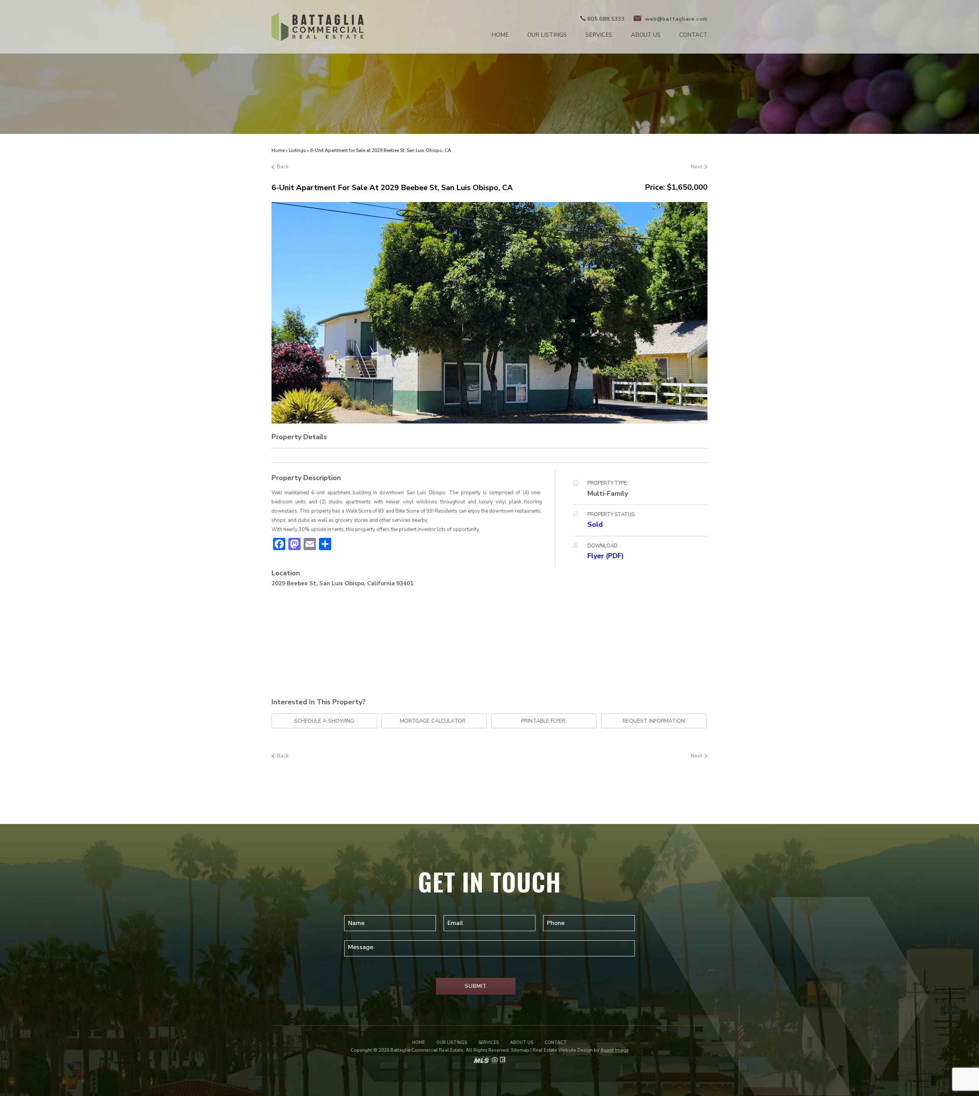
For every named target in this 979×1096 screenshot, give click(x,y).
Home (500, 35)
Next (696, 166)
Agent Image (614, 1050)
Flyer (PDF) (605, 555)
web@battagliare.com (675, 19)
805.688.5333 (606, 19)
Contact (693, 35)
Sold (595, 524)
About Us (645, 35)
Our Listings (547, 35)
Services (598, 35)
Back (283, 166)
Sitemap (520, 1050)
